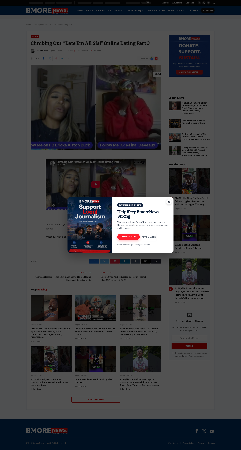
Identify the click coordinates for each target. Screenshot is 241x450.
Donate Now (128, 236)
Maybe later (149, 236)
